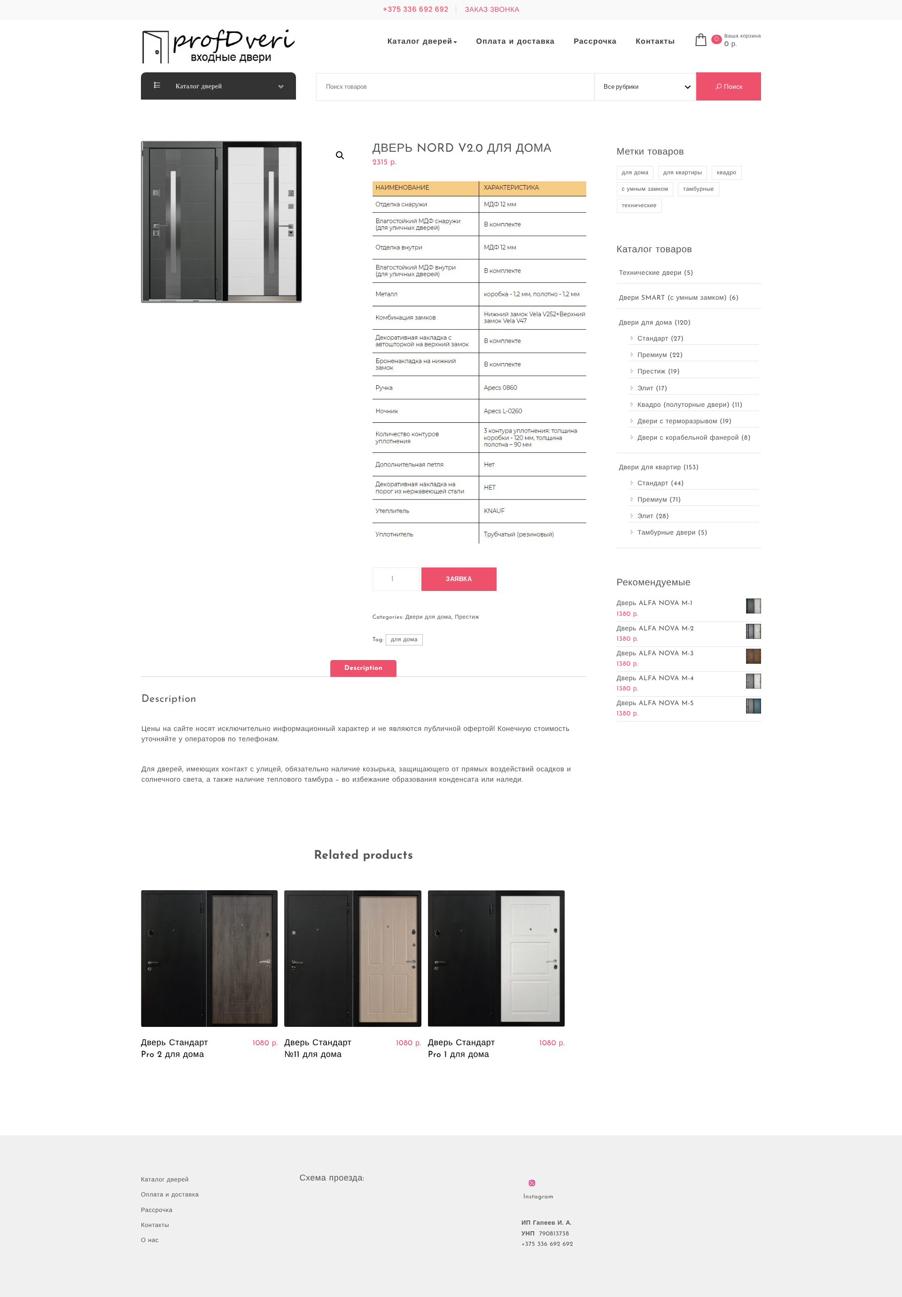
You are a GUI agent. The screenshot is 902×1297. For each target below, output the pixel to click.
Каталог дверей (420, 42)
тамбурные (698, 189)
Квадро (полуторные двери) (684, 405)
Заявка (459, 579)
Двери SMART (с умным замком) (673, 298)
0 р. (730, 44)
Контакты (655, 42)
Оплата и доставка (515, 42)
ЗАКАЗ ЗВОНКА (492, 9)
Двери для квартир (650, 467)
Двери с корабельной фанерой (688, 438)
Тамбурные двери (667, 532)
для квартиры (682, 173)
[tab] (363, 668)
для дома (404, 640)
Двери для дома (428, 617)
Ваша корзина (742, 36)
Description (363, 668)
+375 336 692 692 (415, 9)
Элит (645, 388)
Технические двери (650, 273)
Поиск (732, 86)
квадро (727, 173)
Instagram (538, 1197)
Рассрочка (595, 42)
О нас (150, 1241)
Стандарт (653, 338)
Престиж (467, 617)
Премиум (652, 355)
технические (639, 206)
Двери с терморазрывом (677, 421)
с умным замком (645, 189)
